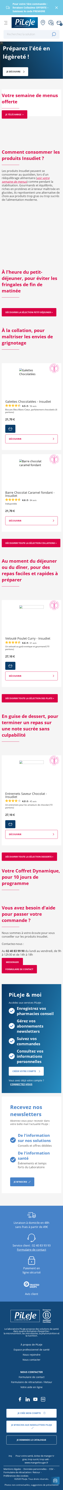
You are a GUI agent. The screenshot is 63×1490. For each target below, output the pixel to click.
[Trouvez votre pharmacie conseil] (43, 22)
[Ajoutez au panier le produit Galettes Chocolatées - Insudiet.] (10, 429)
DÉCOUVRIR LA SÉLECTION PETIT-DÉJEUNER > (29, 312)
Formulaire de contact (19, 969)
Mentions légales (12, 1469)
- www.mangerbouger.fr (33, 1461)
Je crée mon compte (29, 1413)
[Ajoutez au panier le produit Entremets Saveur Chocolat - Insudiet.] (10, 824)
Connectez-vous (21, 1084)
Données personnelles (35, 1469)
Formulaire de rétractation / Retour (31, 1382)
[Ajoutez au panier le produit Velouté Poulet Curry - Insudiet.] (10, 666)
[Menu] (6, 22)
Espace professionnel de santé (32, 1349)
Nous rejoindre (31, 1354)
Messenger (12, 962)
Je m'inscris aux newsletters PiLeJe (31, 1424)
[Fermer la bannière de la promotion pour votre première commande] (56, 7)
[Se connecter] (51, 22)
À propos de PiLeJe (31, 1344)
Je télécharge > (14, 114)
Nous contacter (31, 1359)
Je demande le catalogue (31, 1439)
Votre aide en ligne (31, 1387)
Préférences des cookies (16, 1475)
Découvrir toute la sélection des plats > (29, 698)
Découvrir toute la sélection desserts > (29, 856)
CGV (51, 1469)
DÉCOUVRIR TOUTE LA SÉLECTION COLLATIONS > (31, 543)
